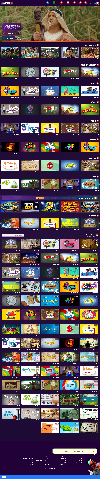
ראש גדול (47, 457)
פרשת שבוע (68, 5)
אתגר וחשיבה (68, 198)
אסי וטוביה (63, 458)
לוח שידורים (54, 5)
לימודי (63, 198)
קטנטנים (61, 5)
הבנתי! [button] (3, 476)
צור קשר (48, 5)
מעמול (64, 457)
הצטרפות (47, 462)
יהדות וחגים (53, 198)
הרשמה (3, 3)
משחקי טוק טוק (78, 462)
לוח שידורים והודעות (28, 458)
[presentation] (1, 53)
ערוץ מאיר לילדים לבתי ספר (42, 460)
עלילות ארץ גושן (62, 464)
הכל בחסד (63, 460)
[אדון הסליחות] (11, 32)
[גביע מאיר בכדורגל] (11, 38)
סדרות (85, 5)
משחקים (80, 5)
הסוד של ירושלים (62, 462)
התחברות (7, 3)
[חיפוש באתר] (12, 3)
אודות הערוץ (30, 460)
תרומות (31, 464)
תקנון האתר (30, 457)
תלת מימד (47, 198)
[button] (96, 240)
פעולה (74, 198)
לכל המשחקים (40, 198)
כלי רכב (58, 198)
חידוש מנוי (46, 464)
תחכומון (47, 458)
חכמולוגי (74, 5)
